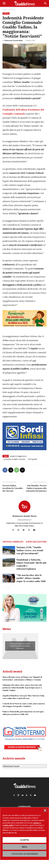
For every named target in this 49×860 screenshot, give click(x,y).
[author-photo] (24, 512)
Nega (24, 847)
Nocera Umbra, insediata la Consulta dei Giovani (13, 488)
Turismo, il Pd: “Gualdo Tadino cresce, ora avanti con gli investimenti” (29, 550)
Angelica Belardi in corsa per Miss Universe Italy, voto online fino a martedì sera (23, 696)
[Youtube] (35, 530)
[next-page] (8, 587)
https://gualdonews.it (24, 520)
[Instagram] (19, 530)
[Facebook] (5, 470)
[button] (45, 810)
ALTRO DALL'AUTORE (36, 541)
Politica (12, 9)
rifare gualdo (32, 459)
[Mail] (24, 530)
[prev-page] (4, 587)
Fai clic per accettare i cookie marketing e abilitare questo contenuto (20, 646)
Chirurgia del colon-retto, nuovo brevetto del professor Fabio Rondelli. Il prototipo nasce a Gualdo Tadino (22, 687)
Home (5, 9)
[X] (10, 470)
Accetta (24, 840)
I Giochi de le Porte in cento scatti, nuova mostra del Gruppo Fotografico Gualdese (24, 704)
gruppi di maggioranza (18, 456)
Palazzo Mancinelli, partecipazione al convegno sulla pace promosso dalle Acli (23, 712)
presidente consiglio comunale (14, 459)
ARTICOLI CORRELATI (13, 541)
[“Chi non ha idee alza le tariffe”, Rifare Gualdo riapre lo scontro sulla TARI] (9, 578)
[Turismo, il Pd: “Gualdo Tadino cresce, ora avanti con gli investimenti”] (9, 550)
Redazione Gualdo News (14, 40)
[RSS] (26, 795)
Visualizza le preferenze (24, 854)
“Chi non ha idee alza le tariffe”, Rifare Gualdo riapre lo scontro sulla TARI (31, 578)
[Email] (22, 470)
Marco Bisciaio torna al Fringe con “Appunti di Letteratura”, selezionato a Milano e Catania (22, 678)
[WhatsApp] (16, 470)
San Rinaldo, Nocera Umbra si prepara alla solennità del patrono (36, 488)
